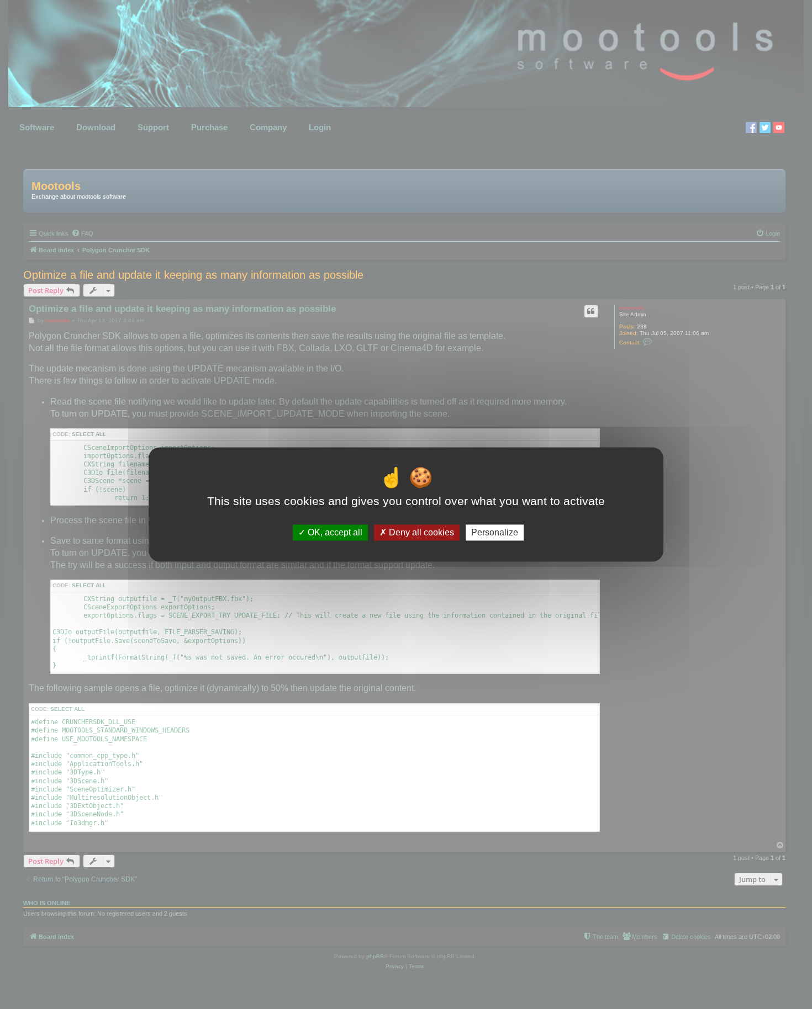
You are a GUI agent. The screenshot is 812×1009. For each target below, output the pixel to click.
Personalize (494, 532)
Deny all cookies (420, 532)
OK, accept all (333, 532)
